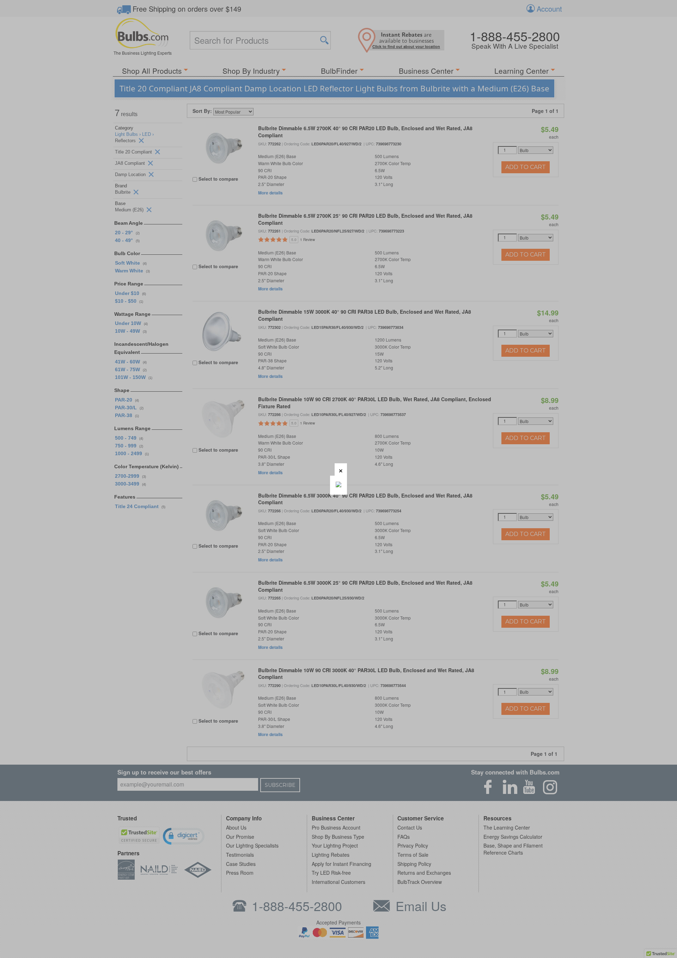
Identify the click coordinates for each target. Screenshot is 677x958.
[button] (341, 469)
